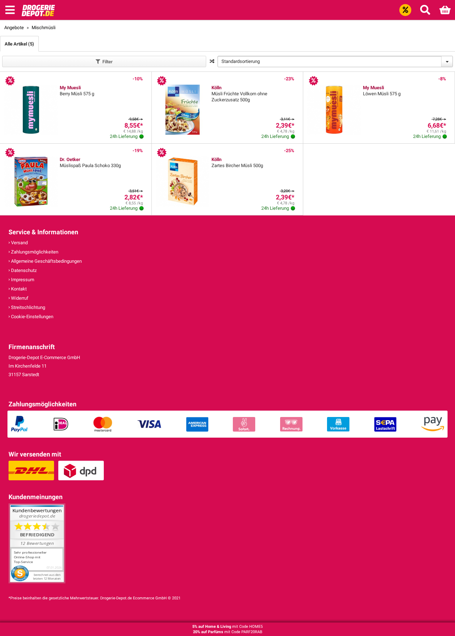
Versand (19, 242)
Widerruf (19, 298)
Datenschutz (23, 270)
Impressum (22, 279)
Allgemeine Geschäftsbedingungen (46, 261)
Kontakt (18, 289)
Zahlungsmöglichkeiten (34, 252)
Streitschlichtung (27, 307)
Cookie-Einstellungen (31, 316)
